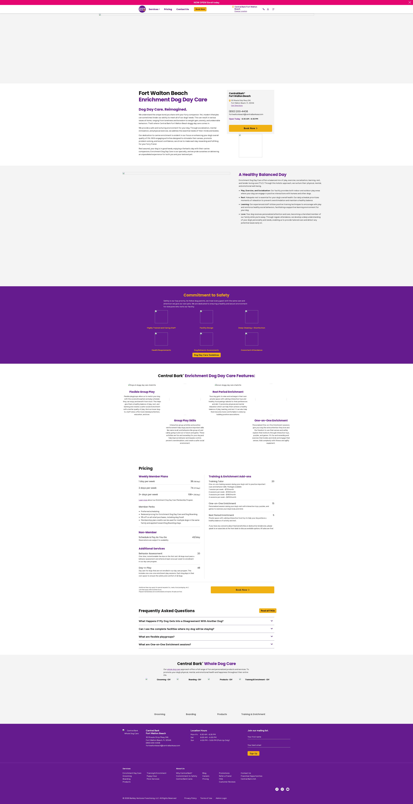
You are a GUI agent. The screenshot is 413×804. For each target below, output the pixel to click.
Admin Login (221, 798)
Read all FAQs (268, 610)
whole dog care (173, 669)
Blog (204, 773)
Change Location (240, 11)
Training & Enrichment (156, 773)
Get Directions (237, 106)
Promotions (224, 773)
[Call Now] (264, 9)
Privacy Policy (190, 798)
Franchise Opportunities (251, 776)
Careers (205, 776)
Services (153, 9)
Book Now (200, 9)
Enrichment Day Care (132, 773)
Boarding (126, 779)
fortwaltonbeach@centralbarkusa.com (246, 114)
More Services (153, 779)
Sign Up (253, 753)
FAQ (221, 779)
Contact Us (182, 9)
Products (127, 782)
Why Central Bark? (184, 773)
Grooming (127, 776)
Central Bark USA (248, 779)
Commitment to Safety (186, 776)
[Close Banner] (409, 2)
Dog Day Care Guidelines (206, 355)
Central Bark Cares (184, 779)
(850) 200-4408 (238, 111)
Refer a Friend (225, 776)
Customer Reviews (227, 782)
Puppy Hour (152, 776)
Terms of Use (206, 798)
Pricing (168, 9)
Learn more (143, 500)
